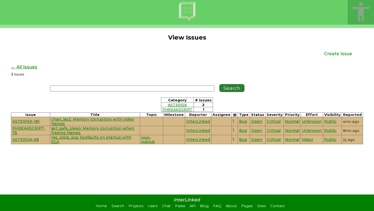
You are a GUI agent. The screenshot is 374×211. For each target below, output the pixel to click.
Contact (277, 206)
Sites (261, 206)
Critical (274, 121)
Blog (204, 206)
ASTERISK (177, 104)
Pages (246, 206)
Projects (136, 206)
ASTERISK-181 (26, 121)
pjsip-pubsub (148, 139)
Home (101, 206)
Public (330, 121)
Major (307, 139)
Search (117, 206)
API (192, 206)
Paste (180, 206)
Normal (292, 121)
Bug (243, 121)
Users (152, 206)
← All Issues (24, 67)
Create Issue (338, 53)
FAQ (217, 206)
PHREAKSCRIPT (177, 109)
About (231, 206)
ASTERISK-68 (25, 139)
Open (256, 121)
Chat (166, 206)
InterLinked (198, 121)
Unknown (312, 121)
